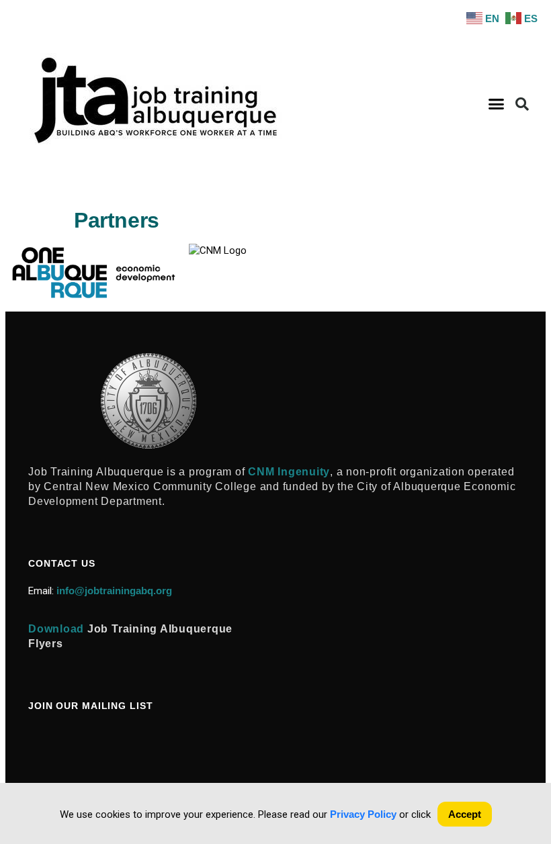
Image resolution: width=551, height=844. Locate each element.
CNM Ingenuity (289, 471)
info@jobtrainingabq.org (114, 590)
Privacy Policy (363, 814)
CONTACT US (61, 563)
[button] (496, 104)
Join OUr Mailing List (90, 705)
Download (56, 629)
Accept (464, 814)
